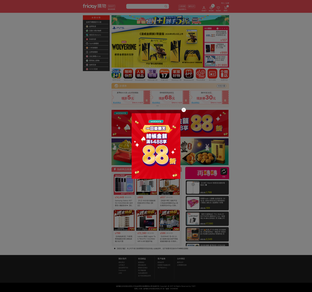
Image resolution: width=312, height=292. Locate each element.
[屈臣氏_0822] (156, 146)
